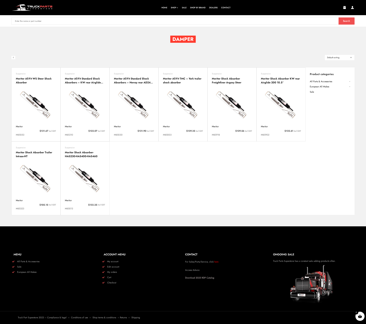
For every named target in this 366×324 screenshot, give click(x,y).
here (216, 261)
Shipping (135, 317)
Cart (109, 277)
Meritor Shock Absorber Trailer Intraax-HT (34, 154)
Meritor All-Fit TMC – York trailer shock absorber (182, 80)
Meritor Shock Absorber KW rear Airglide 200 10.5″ (280, 80)
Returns (123, 317)
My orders (112, 272)
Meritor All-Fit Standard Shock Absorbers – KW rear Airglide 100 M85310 (83, 81)
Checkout (111, 282)
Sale (312, 92)
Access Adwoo (192, 270)
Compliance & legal (56, 317)
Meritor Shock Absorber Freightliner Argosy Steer (226, 80)
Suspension (21, 73)
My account (112, 261)
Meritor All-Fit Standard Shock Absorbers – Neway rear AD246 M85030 (133, 81)
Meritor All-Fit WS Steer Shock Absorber (34, 80)
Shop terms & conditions (104, 317)
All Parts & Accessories (321, 81)
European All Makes (319, 86)
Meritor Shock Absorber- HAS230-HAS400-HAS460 (81, 154)
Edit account (113, 266)
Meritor (19, 126)
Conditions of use (79, 317)
